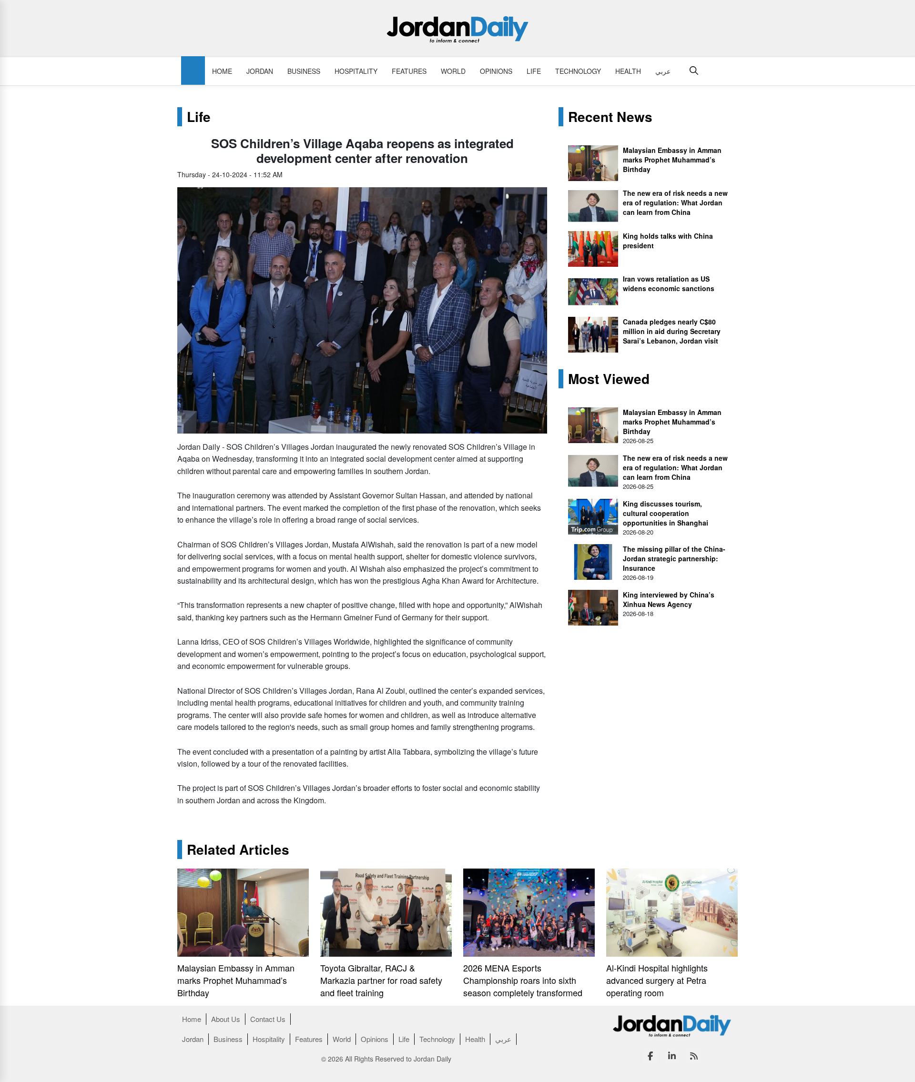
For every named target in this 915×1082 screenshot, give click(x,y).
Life (534, 71)
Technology (578, 71)
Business (303, 71)
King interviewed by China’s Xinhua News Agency (668, 599)
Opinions (496, 71)
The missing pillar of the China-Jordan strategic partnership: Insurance (674, 558)
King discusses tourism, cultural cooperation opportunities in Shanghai (665, 513)
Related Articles (238, 849)
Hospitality (356, 71)
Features (409, 71)
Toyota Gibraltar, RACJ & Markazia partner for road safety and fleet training (381, 980)
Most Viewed (609, 378)
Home (222, 71)
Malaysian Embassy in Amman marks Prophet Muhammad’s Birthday (672, 159)
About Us (225, 1019)
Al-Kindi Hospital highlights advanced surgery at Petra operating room (657, 980)
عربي (663, 71)
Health (628, 71)
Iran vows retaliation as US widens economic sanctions (668, 283)
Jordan (259, 71)
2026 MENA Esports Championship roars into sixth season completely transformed (522, 980)
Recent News (610, 116)
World (453, 71)
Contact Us (267, 1019)
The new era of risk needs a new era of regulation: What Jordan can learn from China (675, 202)
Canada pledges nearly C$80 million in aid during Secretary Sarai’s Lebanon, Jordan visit (672, 331)
